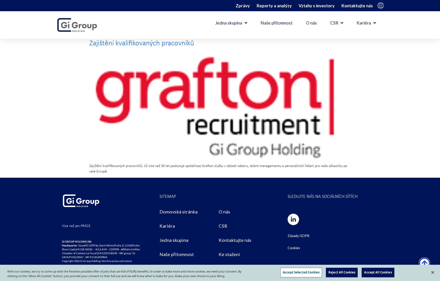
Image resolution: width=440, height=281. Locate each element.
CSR (334, 22)
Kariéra (364, 22)
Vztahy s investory (317, 5)
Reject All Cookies (341, 272)
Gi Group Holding (380, 5)
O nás (311, 22)
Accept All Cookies (378, 272)
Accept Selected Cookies (301, 272)
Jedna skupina (228, 22)
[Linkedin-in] (293, 219)
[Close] (433, 272)
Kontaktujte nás (357, 5)
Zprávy (243, 5)
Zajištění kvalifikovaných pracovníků (141, 42)
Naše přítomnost (277, 22)
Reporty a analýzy (274, 5)
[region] (220, 273)
